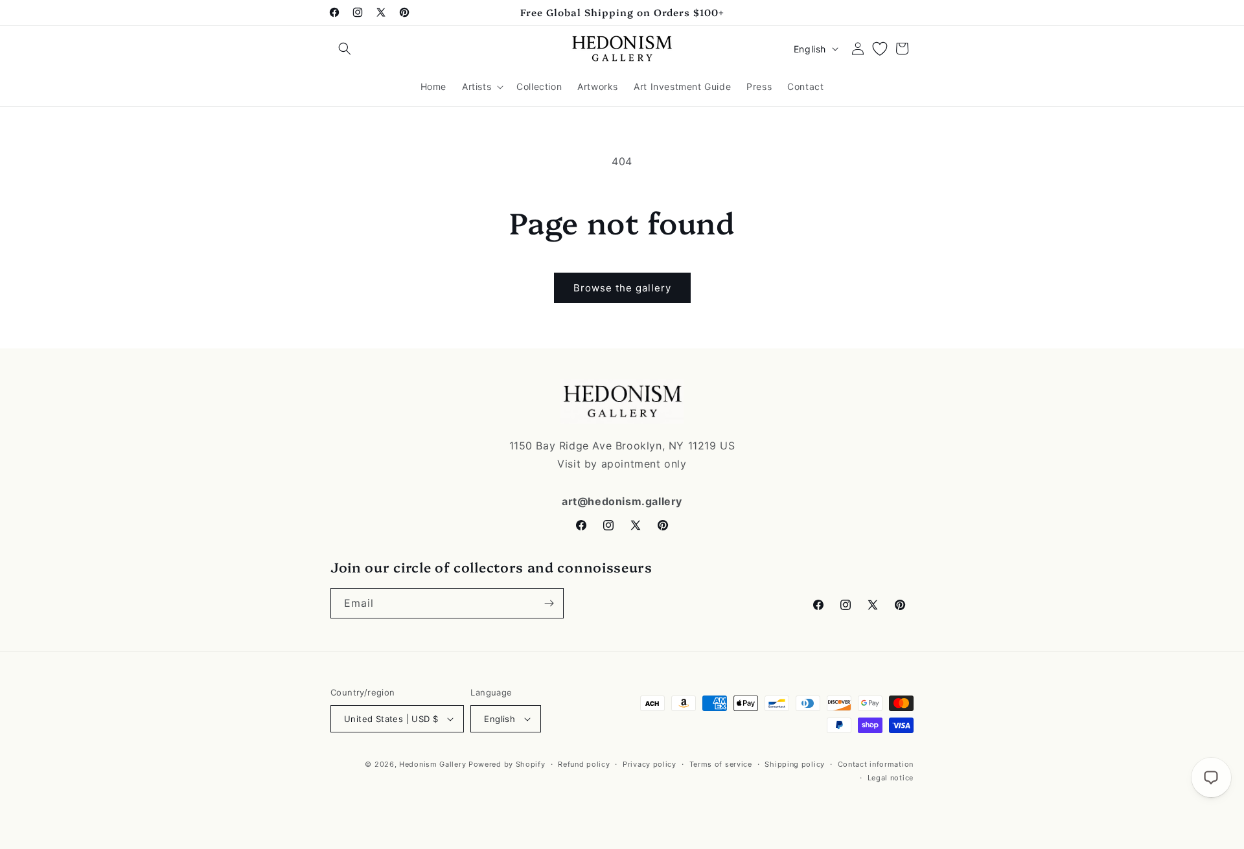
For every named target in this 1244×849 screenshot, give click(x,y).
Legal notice (891, 777)
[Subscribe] (549, 603)
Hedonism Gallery (432, 764)
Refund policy (584, 764)
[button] (344, 48)
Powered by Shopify (507, 764)
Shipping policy (795, 764)
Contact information (876, 764)
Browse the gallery (622, 288)
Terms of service (720, 764)
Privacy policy (649, 764)
